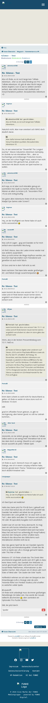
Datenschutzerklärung (18, 671)
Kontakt (36, 671)
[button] (25, 62)
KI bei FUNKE (32, 675)
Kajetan (9, 103)
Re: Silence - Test (11, 73)
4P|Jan (9, 309)
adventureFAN (12, 65)
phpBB (17, 636)
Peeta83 (5, 279)
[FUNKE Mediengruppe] (24, 685)
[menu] (43, 5)
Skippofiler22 (11, 450)
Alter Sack (11, 423)
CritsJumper (6, 476)
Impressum (13, 666)
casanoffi (10, 229)
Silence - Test (8, 56)
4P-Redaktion (16, 675)
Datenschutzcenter (30, 666)
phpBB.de (33, 638)
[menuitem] (3, 47)
